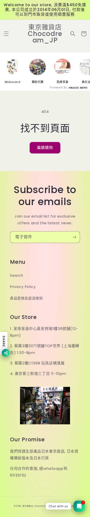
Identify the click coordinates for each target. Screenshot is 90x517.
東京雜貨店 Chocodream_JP (38, 506)
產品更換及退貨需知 (26, 298)
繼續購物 (45, 147)
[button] (6, 33)
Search (16, 275)
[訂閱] (74, 237)
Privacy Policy (23, 286)
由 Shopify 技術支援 (65, 506)
